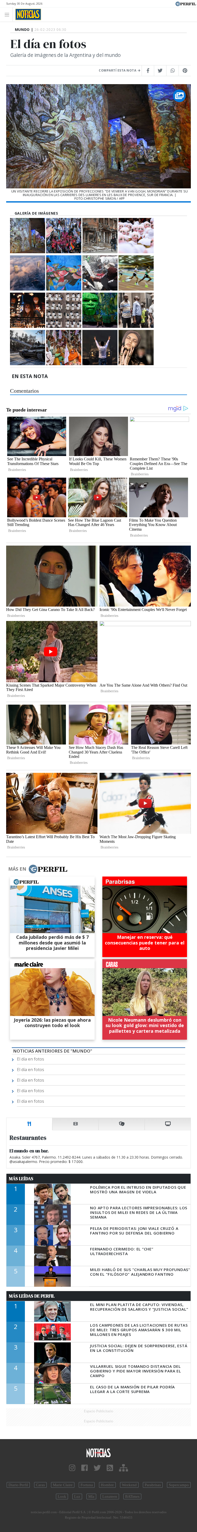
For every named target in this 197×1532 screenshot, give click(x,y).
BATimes (132, 1496)
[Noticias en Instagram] (72, 1468)
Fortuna (87, 1485)
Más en (17, 869)
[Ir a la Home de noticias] (98, 1452)
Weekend (129, 1485)
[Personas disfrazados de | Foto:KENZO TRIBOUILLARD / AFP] (136, 235)
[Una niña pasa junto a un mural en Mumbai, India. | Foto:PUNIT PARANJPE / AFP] (63, 273)
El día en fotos (30, 1059)
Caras (40, 1485)
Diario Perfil (18, 1485)
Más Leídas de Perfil (32, 1296)
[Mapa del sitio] (123, 1468)
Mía (91, 1496)
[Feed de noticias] (110, 1468)
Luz (77, 1496)
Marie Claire (63, 1485)
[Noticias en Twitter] (97, 1468)
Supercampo (179, 1485)
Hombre (107, 1485)
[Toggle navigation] (8, 14)
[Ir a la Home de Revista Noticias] (27, 14)
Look (62, 1496)
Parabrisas (153, 1485)
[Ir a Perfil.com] (185, 3)
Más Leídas (21, 1179)
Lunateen (109, 1496)
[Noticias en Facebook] (84, 1468)
